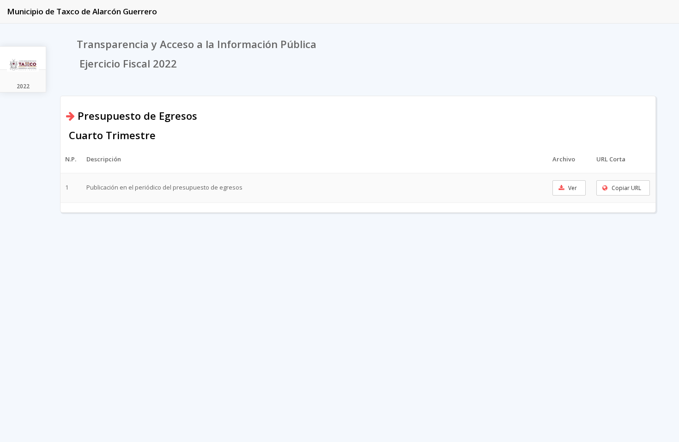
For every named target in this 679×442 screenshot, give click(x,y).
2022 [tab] (23, 86)
